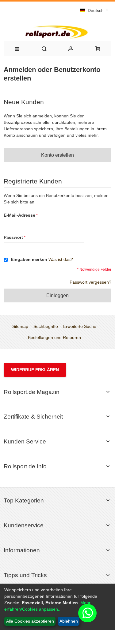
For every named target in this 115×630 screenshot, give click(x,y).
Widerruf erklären (35, 369)
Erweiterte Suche (79, 326)
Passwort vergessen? (90, 282)
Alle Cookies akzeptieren (30, 621)
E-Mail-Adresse (19, 215)
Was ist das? (60, 259)
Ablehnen (68, 621)
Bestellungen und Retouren (54, 337)
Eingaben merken (29, 259)
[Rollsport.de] (57, 31)
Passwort (13, 237)
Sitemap (20, 326)
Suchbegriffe (45, 326)
